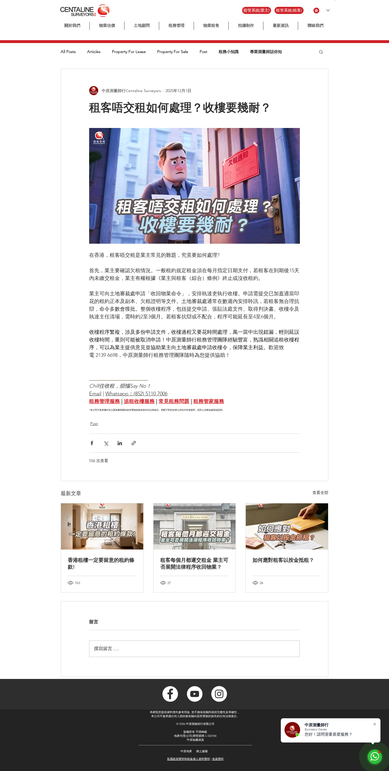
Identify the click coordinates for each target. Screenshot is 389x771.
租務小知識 (229, 51)
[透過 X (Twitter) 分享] (105, 443)
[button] (246, 26)
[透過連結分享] (133, 443)
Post (203, 51)
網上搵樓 (202, 751)
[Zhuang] (340, 0)
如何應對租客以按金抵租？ (283, 560)
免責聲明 (218, 759)
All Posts (68, 51)
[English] (338, 0)
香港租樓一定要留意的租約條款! (101, 563)
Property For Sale (172, 51)
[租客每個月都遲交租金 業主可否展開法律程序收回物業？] (194, 526)
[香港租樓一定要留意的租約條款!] (102, 526)
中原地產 (186, 751)
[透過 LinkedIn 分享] (119, 443)
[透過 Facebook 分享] (92, 443)
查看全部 (320, 492)
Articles (94, 51)
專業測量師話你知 (266, 51)
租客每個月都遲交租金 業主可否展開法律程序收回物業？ (194, 563)
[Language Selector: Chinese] (321, 10)
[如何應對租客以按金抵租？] (287, 526)
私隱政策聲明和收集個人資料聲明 (188, 759)
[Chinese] (335, 0)
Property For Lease (129, 51)
